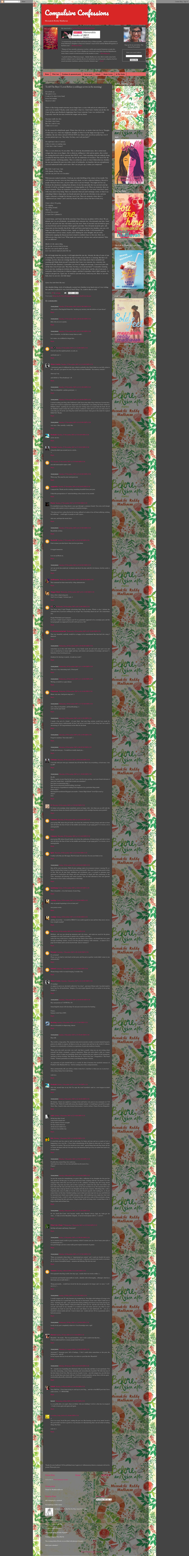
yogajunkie (54, 486)
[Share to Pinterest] (77, 293)
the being (54, 1022)
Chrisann (54, 447)
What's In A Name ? (57, 1225)
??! (52, 461)
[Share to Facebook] (75, 293)
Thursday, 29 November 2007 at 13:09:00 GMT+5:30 (68, 805)
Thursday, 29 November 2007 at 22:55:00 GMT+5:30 (71, 853)
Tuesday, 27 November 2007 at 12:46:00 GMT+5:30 (75, 399)
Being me (56, 296)
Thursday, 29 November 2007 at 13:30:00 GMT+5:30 (74, 820)
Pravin (53, 503)
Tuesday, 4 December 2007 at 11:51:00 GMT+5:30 (74, 1211)
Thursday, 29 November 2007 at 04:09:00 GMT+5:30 (75, 747)
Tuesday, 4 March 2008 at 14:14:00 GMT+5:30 (71, 1271)
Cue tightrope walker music (53, 1505)
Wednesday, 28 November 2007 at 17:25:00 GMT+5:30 (76, 704)
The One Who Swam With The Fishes (83, 28)
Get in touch (88, 74)
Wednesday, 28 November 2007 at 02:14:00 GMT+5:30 (73, 606)
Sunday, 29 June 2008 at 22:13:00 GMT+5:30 (70, 1335)
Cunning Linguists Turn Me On (54, 1537)
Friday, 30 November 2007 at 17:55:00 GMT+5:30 (69, 931)
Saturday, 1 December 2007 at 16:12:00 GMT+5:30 (76, 981)
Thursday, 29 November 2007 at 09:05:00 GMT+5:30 (73, 760)
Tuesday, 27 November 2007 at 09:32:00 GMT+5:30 (75, 331)
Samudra (54, 1271)
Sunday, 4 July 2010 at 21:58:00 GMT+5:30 (65, 1415)
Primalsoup (54, 691)
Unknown (54, 819)
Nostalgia (68, 296)
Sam (52, 931)
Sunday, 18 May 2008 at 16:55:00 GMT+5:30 (73, 1295)
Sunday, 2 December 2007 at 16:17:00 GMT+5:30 (72, 1084)
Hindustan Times (77, 45)
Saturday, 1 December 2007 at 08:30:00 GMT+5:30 (72, 952)
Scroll (101, 61)
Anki (52, 1115)
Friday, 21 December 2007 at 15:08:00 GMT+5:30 (74, 1237)
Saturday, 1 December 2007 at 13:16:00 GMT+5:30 (72, 969)
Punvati (53, 1335)
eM (52, 348)
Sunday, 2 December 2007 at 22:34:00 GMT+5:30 (70, 1115)
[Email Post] (65, 293)
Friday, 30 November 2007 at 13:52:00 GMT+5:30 (72, 917)
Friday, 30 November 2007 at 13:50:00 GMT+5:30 (72, 900)
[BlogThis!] (71, 293)
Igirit (52, 853)
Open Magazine (105, 53)
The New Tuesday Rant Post (53, 1524)
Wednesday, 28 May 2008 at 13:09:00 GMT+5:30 (74, 1322)
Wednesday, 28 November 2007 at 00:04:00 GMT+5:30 (76, 580)
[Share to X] (73, 293)
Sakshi (53, 1386)
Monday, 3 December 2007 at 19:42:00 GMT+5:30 (74, 1159)
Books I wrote (108, 74)
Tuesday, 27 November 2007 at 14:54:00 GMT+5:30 (75, 422)
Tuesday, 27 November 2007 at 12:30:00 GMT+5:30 (77, 364)
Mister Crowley (56, 364)
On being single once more (53, 1528)
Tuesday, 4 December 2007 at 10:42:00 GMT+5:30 (74, 1175)
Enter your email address (133, 52)
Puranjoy (54, 952)
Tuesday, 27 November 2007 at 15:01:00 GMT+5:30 (73, 435)
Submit (97, 74)
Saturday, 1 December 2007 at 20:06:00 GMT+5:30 (74, 1000)
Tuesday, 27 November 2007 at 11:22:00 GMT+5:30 (72, 348)
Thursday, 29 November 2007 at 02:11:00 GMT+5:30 (75, 718)
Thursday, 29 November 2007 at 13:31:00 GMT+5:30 (74, 836)
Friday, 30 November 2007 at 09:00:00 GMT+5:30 (74, 865)
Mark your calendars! (51, 1545)
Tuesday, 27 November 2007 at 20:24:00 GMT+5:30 (74, 486)
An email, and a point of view (54, 1520)
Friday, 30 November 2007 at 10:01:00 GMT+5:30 (74, 888)
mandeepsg (54, 888)
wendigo (53, 900)
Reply (52, 312)
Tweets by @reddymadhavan (54, 1489)
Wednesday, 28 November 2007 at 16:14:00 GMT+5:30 (75, 691)
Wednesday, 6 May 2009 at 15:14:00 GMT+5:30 (70, 1401)
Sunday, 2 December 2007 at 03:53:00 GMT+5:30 (72, 1022)
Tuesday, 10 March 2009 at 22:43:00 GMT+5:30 (70, 1386)
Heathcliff (54, 540)
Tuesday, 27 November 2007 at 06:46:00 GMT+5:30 (75, 319)
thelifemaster (55, 579)
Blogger (105, 1552)
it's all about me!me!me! (58, 631)
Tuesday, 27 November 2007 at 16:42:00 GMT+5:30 (75, 474)
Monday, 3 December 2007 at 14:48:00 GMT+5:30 (69, 1138)
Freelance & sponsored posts (71, 74)
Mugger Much (55, 592)
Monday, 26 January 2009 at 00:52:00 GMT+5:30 (74, 1366)
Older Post (105, 1475)
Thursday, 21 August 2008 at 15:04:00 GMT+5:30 (74, 1349)
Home (47, 74)
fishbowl (53, 968)
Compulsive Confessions (77, 12)
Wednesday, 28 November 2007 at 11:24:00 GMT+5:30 (76, 679)
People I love (75, 296)
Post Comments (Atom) (61, 1480)
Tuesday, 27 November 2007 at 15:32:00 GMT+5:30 (73, 447)
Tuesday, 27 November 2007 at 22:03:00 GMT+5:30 (73, 540)
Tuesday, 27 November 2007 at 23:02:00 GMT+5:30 (75, 565)
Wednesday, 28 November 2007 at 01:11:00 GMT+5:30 (77, 592)
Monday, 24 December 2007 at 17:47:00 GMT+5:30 (75, 1254)
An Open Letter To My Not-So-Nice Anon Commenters (71, 1509)
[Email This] (69, 293)
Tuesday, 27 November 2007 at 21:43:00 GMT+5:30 (75, 528)
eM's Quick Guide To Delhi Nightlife (56, 1532)
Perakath (54, 435)
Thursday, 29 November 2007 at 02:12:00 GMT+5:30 (75, 735)
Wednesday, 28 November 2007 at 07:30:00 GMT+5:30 (84, 631)
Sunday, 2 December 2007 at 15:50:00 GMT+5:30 (74, 1035)
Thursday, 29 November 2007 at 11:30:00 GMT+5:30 (75, 774)
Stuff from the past (85, 296)
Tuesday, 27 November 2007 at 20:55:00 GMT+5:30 (71, 503)
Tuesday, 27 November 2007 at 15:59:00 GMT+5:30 (69, 462)
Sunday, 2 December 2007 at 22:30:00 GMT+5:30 (74, 1099)
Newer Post (50, 1475)
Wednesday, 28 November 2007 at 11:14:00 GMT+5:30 (76, 666)
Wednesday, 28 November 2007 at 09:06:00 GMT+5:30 (76, 646)
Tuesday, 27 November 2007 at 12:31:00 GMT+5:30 (75, 387)
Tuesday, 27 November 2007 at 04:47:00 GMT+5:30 (75, 306)
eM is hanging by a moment (53, 1500)
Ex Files (61, 296)
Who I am (55, 74)
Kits (52, 1138)
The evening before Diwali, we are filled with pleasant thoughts (64, 1541)
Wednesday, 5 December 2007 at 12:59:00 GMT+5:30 (80, 1225)
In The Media (120, 74)
